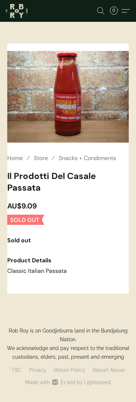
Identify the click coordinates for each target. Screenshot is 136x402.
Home (15, 158)
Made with (68, 382)
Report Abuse (108, 370)
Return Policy (69, 370)
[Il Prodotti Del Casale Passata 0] (68, 97)
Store (41, 158)
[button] (17, 11)
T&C (17, 370)
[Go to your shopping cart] (116, 11)
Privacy (37, 370)
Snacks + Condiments (87, 158)
